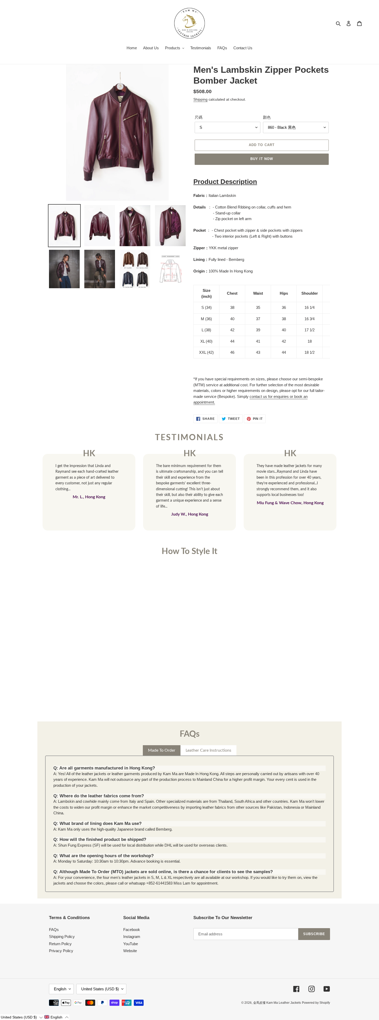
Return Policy (60, 944)
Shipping (200, 99)
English (60, 989)
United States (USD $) (100, 989)
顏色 (267, 117)
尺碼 (198, 117)
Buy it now (261, 159)
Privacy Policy (61, 951)
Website (130, 951)
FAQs (54, 929)
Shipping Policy (62, 936)
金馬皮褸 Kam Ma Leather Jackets (277, 1003)
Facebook (131, 929)
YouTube (130, 944)
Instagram (131, 936)
